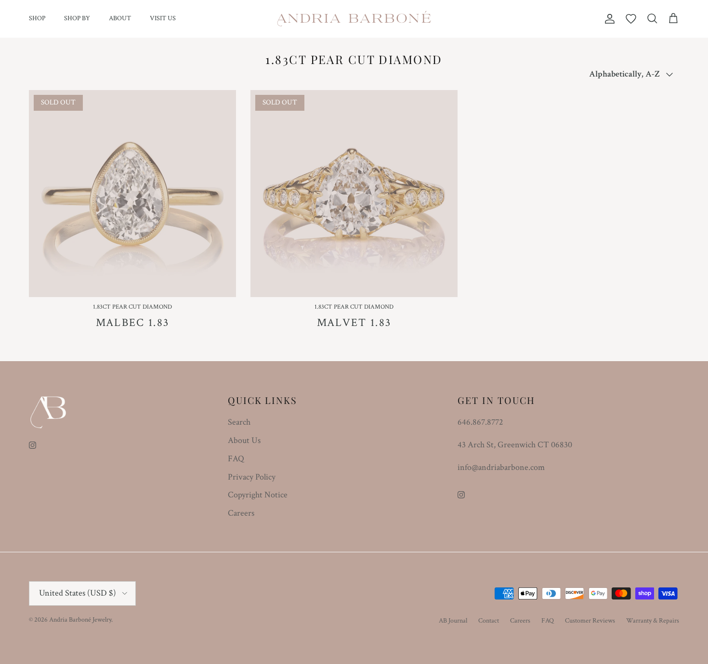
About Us (244, 440)
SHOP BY (77, 18)
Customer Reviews (590, 620)
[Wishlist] (631, 19)
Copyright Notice (258, 494)
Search (239, 422)
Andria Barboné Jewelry (80, 619)
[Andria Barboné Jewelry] (354, 19)
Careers (241, 513)
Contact (488, 620)
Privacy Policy (251, 476)
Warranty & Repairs (652, 620)
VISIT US (163, 18)
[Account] (608, 19)
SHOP (37, 18)
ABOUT (120, 18)
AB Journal (453, 620)
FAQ (236, 458)
